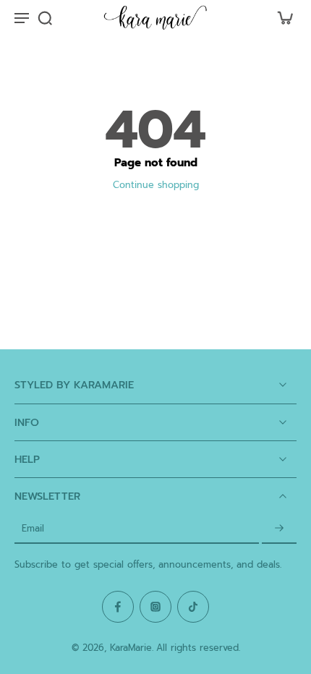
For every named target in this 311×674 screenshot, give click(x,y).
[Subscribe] (279, 529)
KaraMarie (131, 647)
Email (33, 529)
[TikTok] (193, 607)
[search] (45, 17)
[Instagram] (155, 607)
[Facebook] (118, 607)
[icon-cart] (281, 17)
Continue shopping (156, 185)
